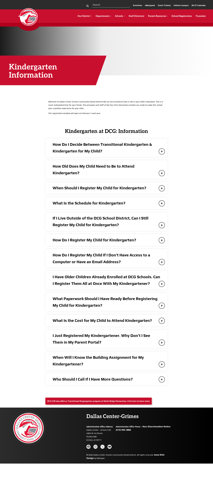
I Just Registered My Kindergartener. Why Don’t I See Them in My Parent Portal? (101, 338)
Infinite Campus (181, 5)
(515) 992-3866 (123, 430)
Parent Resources (157, 16)
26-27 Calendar (199, 5)
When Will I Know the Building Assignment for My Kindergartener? (98, 360)
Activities (137, 5)
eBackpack (150, 5)
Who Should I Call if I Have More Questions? (93, 379)
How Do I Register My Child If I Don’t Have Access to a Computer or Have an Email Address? (101, 258)
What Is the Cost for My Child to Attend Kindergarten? (102, 320)
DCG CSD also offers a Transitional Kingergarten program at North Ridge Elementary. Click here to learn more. (98, 401)
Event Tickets (164, 5)
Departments (102, 16)
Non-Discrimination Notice (156, 426)
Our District (84, 16)
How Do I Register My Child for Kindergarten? (94, 240)
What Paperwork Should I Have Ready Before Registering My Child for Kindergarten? (105, 302)
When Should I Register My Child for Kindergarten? (99, 188)
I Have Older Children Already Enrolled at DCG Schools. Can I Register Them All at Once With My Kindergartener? (106, 280)
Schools (119, 16)
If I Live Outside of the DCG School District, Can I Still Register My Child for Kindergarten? (100, 221)
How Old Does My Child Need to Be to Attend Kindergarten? (93, 169)
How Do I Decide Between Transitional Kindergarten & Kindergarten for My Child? (102, 147)
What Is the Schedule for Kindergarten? (89, 203)
